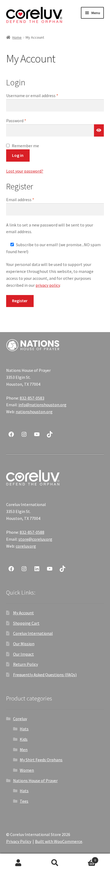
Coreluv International (33, 633)
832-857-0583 (32, 398)
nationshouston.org (34, 411)
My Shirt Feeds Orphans (41, 759)
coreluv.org (26, 546)
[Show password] (99, 130)
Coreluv (20, 718)
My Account (23, 612)
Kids (24, 739)
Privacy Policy (18, 841)
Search (55, 863)
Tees (24, 801)
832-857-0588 (32, 532)
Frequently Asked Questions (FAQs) (45, 674)
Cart (84, 858)
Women (27, 770)
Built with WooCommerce (58, 841)
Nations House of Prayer (35, 780)
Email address (28, 199)
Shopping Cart (26, 623)
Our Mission (23, 643)
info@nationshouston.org (42, 404)
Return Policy (25, 664)
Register (20, 300)
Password (24, 120)
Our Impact (23, 654)
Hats (24, 728)
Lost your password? (24, 171)
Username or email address (40, 95)
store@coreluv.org (35, 539)
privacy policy (48, 285)
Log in (17, 155)
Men (24, 749)
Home (17, 37)
